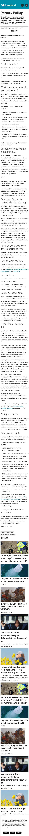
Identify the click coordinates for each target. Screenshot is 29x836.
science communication (8, 534)
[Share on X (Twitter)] (14, 31)
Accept (12, 832)
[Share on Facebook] (12, 31)
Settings (18, 832)
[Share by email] (17, 31)
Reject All (6, 832)
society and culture (7, 532)
